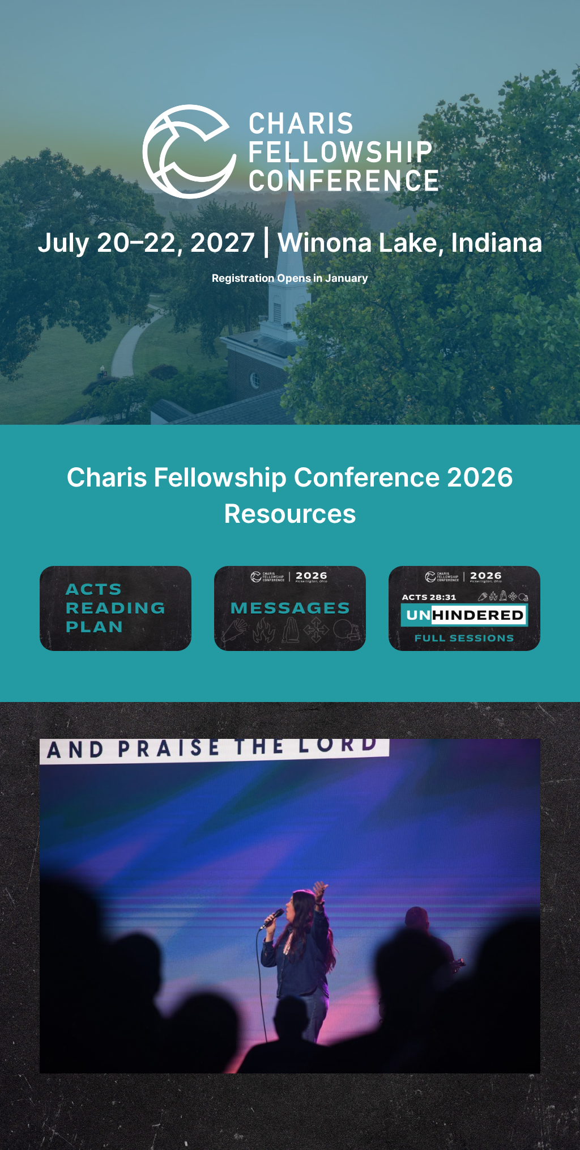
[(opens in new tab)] (115, 607)
